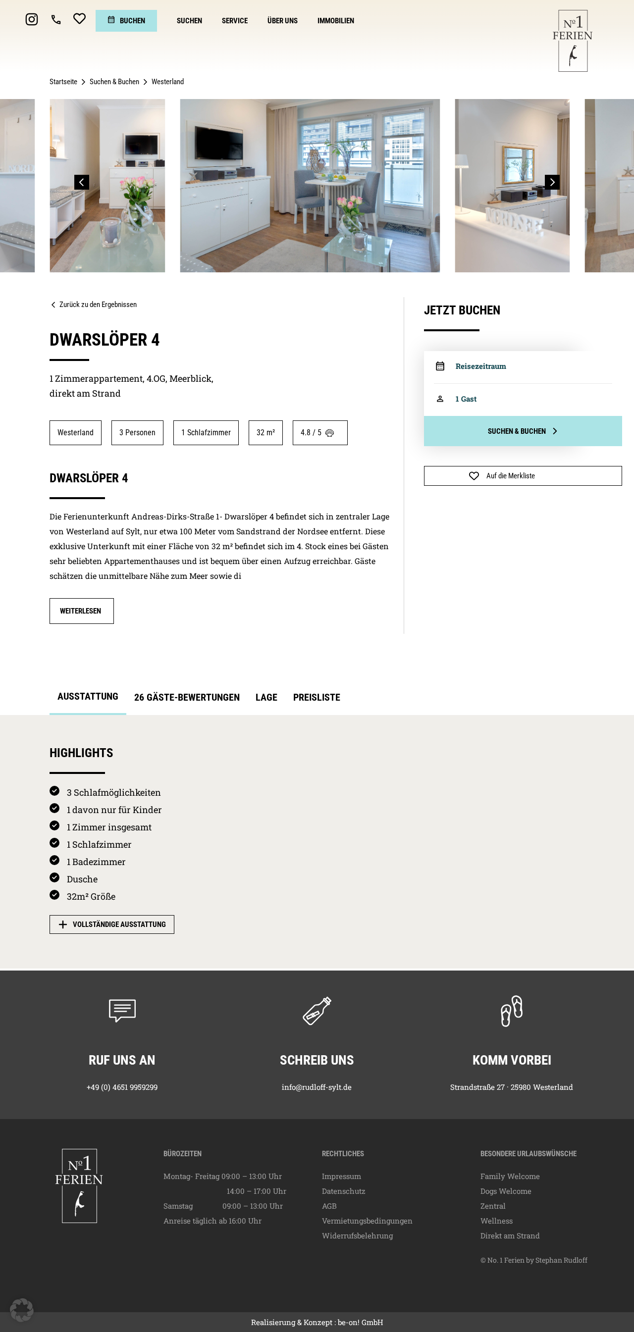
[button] (81, 182)
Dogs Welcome (505, 1191)
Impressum (341, 1176)
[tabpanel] (317, 842)
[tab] (88, 699)
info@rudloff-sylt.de (317, 1087)
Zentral (493, 1206)
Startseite (63, 81)
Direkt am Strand (510, 1235)
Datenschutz (344, 1191)
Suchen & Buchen (114, 81)
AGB (329, 1206)
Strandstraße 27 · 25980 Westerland (511, 1087)
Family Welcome (510, 1176)
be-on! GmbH (360, 1322)
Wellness (496, 1221)
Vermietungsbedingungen (367, 1221)
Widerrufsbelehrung (357, 1235)
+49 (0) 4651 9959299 (122, 1087)
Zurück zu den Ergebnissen (98, 304)
